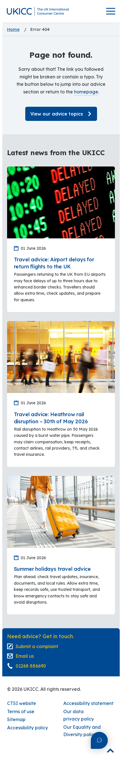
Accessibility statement (88, 703)
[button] (38, 11)
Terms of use (20, 711)
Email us (25, 656)
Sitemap (16, 719)
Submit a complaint (37, 646)
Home (13, 29)
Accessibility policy (27, 727)
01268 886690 (31, 666)
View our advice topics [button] (56, 114)
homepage (86, 92)
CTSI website (21, 703)
